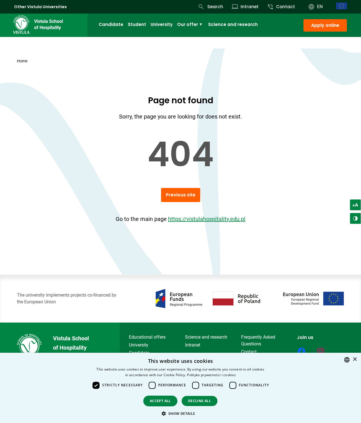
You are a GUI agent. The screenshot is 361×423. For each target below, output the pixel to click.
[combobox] (347, 360)
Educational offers (147, 337)
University (162, 24)
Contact (249, 351)
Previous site (180, 195)
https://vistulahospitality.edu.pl (206, 219)
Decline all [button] (199, 400)
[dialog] (180, 388)
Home (22, 61)
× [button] (355, 359)
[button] (180, 413)
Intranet (192, 345)
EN (320, 6)
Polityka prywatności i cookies (211, 374)
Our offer (187, 24)
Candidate (111, 24)
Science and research (233, 24)
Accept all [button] (160, 400)
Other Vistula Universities (40, 7)
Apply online (325, 25)
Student (137, 24)
